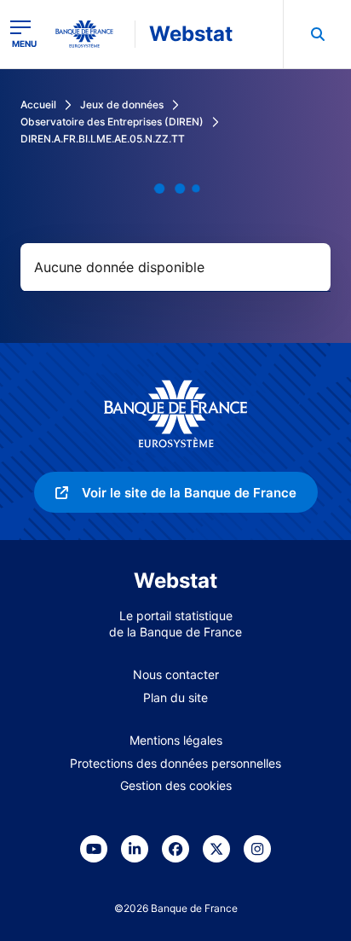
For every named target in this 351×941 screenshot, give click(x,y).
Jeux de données (122, 104)
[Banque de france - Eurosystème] (91, 34)
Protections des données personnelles (175, 763)
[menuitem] (317, 34)
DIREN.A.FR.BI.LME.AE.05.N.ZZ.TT (102, 138)
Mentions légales (175, 740)
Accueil (38, 104)
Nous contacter (176, 674)
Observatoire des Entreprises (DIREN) (112, 121)
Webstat (191, 33)
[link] (176, 492)
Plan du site (175, 697)
